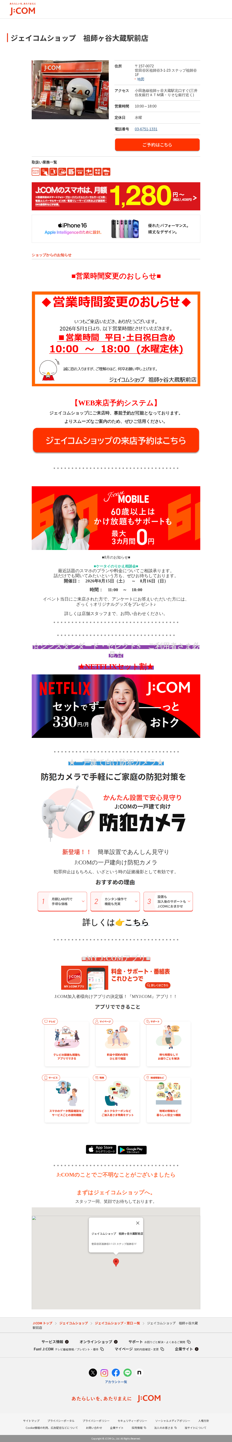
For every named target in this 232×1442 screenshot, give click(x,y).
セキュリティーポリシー (132, 1421)
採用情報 (137, 1428)
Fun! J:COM (66, 1349)
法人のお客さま (163, 1428)
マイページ (137, 1349)
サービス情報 (52, 1341)
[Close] (137, 1223)
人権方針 (203, 1421)
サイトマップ (31, 1421)
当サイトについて (195, 1428)
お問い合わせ (94, 1428)
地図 (140, 79)
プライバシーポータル (61, 1421)
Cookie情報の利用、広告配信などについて (52, 1428)
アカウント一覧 (116, 1381)
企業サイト (184, 1349)
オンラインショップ (96, 1341)
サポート (156, 1341)
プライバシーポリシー (96, 1421)
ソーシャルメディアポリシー (172, 1421)
